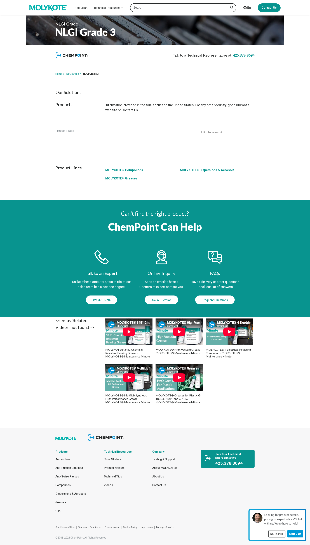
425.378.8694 (244, 55)
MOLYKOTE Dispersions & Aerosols (207, 170)
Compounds (63, 485)
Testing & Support (163, 459)
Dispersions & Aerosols (70, 493)
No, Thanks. (276, 533)
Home (58, 73)
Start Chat (295, 533)
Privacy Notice (112, 527)
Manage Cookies (165, 527)
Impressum (147, 527)
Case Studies (112, 459)
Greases (60, 502)
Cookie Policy (130, 527)
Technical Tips (113, 476)
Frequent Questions (215, 300)
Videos (108, 485)
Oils (57, 511)
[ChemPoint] (107, 441)
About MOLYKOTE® (164, 468)
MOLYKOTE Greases (121, 178)
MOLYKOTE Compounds (124, 170)
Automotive (62, 459)
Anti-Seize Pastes (67, 476)
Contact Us (269, 7)
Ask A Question (161, 300)
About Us (158, 476)
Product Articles (114, 468)
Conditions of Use (65, 527)
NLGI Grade (72, 73)
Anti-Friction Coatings (69, 468)
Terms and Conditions (89, 527)
